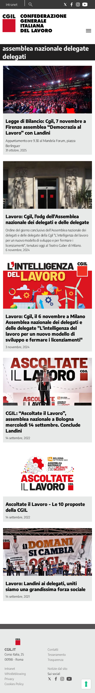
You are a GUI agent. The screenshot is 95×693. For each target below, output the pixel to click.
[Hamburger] (88, 31)
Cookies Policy (14, 684)
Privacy (9, 679)
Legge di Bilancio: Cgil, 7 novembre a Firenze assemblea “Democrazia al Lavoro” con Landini (46, 127)
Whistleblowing (15, 674)
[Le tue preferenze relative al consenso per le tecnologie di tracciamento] (86, 684)
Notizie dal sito (57, 669)
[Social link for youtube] (84, 4)
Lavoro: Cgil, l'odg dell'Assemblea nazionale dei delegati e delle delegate (47, 219)
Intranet (11, 5)
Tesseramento (57, 655)
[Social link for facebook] (71, 4)
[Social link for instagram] (78, 4)
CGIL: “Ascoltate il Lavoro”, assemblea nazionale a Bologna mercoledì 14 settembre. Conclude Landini (43, 422)
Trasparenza (55, 660)
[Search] (30, 5)
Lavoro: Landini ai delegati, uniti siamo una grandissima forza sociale (45, 586)
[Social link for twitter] (65, 4)
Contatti (53, 649)
